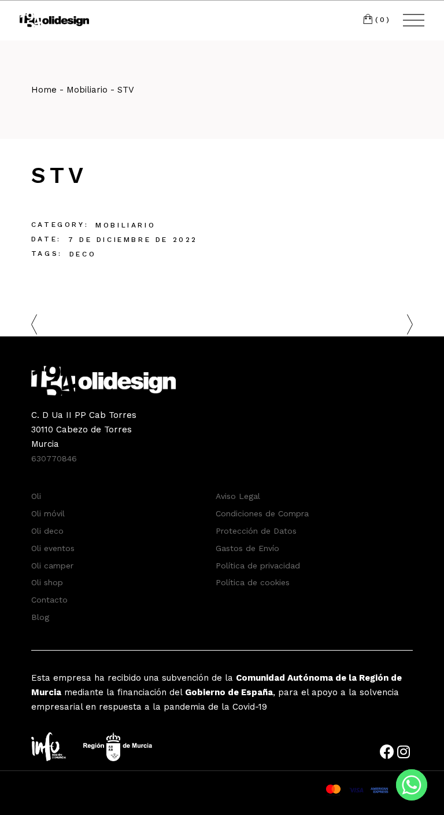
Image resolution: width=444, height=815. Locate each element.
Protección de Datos (256, 530)
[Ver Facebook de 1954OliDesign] (388, 754)
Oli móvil (48, 513)
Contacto (49, 599)
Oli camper (52, 565)
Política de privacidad (258, 565)
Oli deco (47, 530)
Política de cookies (253, 582)
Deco (82, 254)
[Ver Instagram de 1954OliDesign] (405, 754)
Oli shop (47, 582)
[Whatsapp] (411, 785)
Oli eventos (53, 548)
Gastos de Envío (247, 548)
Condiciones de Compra (262, 513)
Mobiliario (125, 225)
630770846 (54, 458)
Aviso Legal (238, 496)
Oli (36, 496)
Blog (40, 617)
